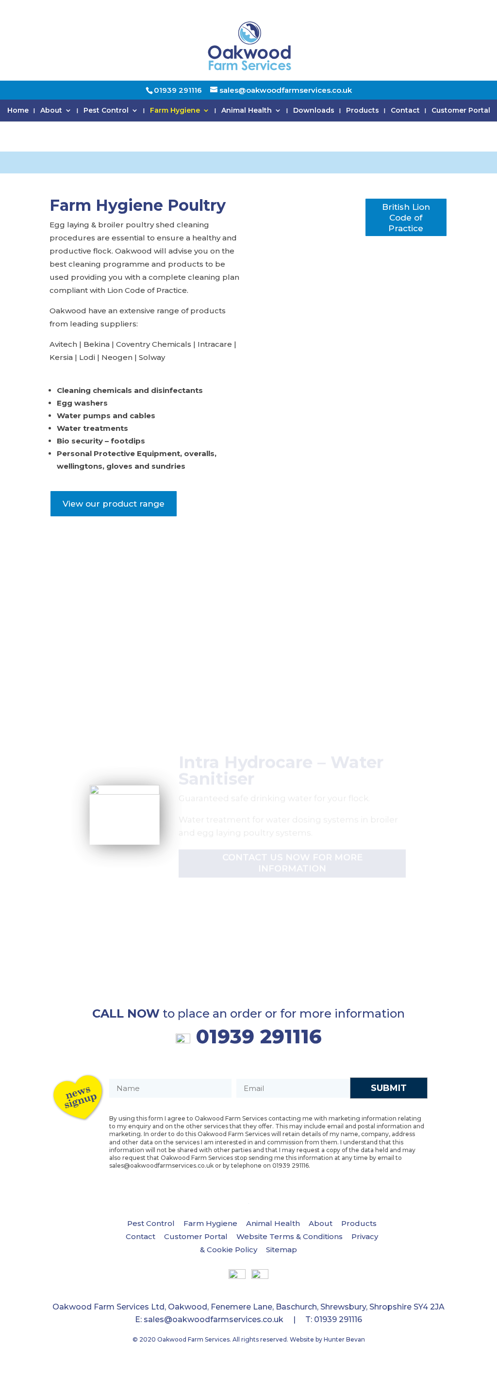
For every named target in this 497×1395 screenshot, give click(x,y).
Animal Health (246, 111)
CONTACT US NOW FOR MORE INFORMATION (292, 842)
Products (362, 111)
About (51, 111)
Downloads (313, 111)
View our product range (114, 504)
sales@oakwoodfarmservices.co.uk (213, 1319)
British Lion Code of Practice (406, 217)
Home (18, 111)
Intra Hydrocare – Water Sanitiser (281, 750)
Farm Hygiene (175, 111)
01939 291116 (256, 1039)
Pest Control (106, 111)
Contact (405, 111)
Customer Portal (460, 111)
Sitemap (281, 1249)
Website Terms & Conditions (289, 1236)
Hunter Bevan (344, 1339)
